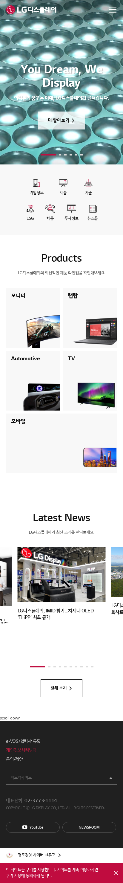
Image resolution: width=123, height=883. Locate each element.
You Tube (32, 827)
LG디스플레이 (31, 10)
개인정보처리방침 (21, 750)
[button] (48, 154)
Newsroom (89, 827)
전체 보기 (58, 688)
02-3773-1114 (40, 800)
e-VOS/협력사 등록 (23, 741)
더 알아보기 (59, 120)
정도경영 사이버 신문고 (36, 855)
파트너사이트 (21, 777)
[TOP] (111, 709)
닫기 (116, 873)
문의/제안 (14, 759)
